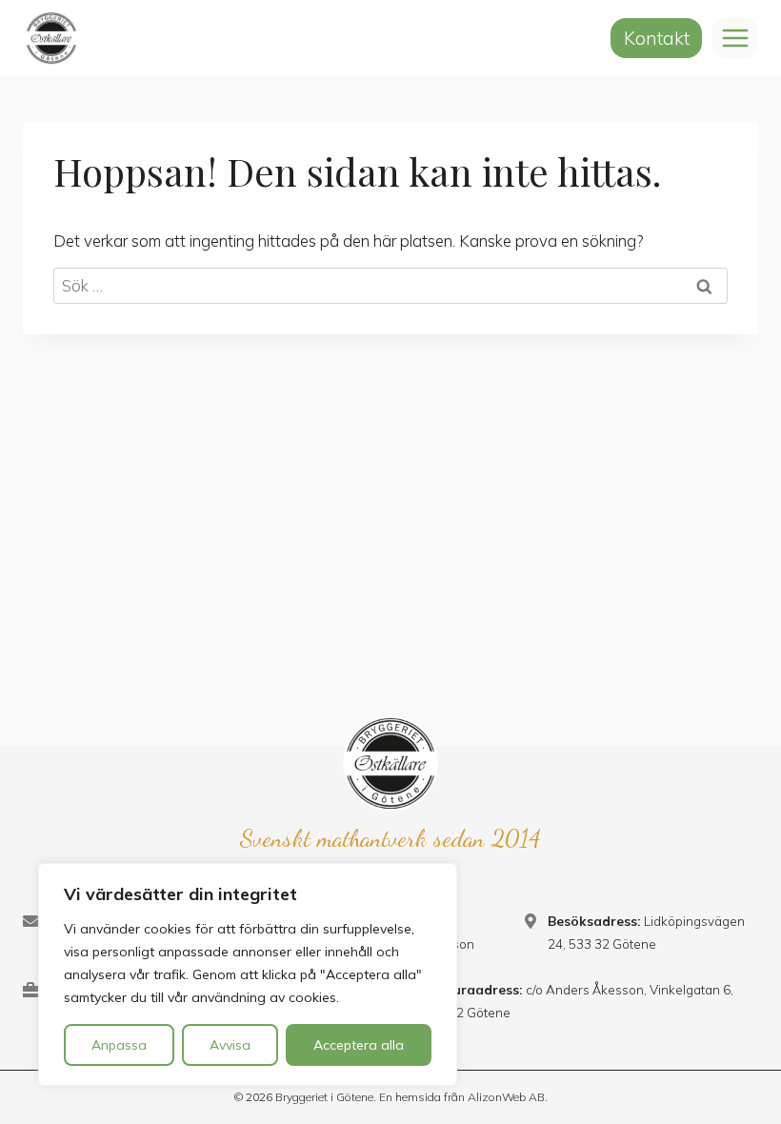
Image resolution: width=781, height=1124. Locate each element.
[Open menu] (734, 37)
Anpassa (119, 1045)
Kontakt (657, 38)
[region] (247, 974)
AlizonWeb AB (506, 1097)
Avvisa (230, 1045)
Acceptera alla (358, 1045)
